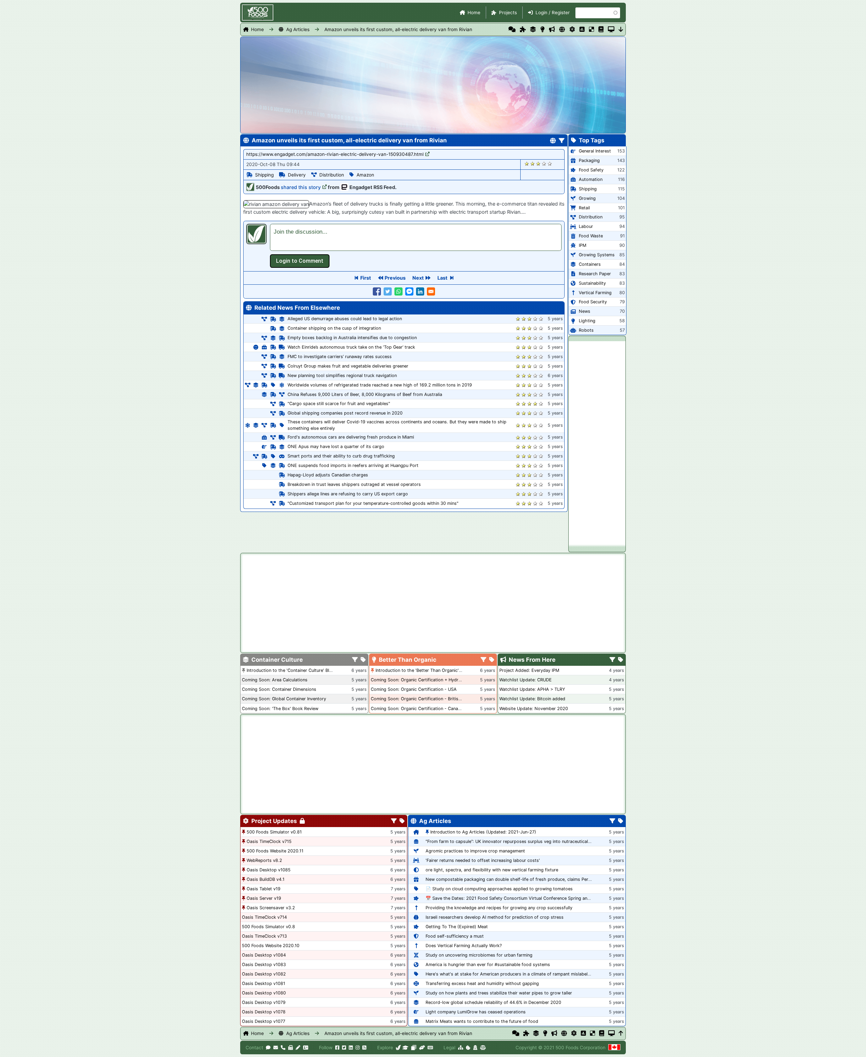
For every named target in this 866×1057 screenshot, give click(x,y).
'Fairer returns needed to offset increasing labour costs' (483, 860)
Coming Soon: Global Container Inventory (284, 698)
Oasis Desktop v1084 (264, 955)
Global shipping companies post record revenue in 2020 (345, 413)
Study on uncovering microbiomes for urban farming (479, 955)
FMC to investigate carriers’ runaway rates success (340, 356)
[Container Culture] (533, 29)
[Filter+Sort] (561, 141)
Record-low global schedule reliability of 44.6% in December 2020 (493, 1002)
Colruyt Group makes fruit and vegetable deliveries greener (348, 366)
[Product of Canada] (614, 1047)
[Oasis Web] (611, 29)
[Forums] (512, 29)
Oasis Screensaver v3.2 (271, 907)
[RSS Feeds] (364, 1047)
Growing (587, 198)
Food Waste (591, 235)
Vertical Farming (595, 292)
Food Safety (591, 169)
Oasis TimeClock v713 (264, 936)
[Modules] (402, 821)
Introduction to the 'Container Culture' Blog (291, 670)
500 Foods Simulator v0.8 (268, 926)
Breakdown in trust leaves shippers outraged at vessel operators (354, 484)
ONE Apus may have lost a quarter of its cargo (336, 446)
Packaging (589, 160)
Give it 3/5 (538, 163)
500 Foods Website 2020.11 (275, 850)
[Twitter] (344, 1047)
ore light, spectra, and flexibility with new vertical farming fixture (492, 869)
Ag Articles (298, 29)
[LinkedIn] (351, 1047)
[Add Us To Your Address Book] (305, 1047)
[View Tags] (620, 660)
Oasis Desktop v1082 (264, 974)
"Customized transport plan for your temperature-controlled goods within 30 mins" (373, 503)
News (584, 311)
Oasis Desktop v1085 (269, 869)
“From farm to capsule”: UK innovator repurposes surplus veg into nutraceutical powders (516, 841)
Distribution (331, 175)
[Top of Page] (620, 1033)
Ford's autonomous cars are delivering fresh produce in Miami (351, 437)
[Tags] (363, 660)
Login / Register (552, 12)
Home (474, 12)
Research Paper (595, 273)
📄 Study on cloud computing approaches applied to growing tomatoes (499, 888)
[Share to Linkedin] (420, 291)
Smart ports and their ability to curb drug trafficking (341, 456)
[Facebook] (337, 1047)
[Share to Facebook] (377, 291)
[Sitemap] (460, 1047)
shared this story (301, 187)
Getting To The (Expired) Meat (457, 926)
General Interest (595, 151)
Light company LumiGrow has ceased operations (476, 1011)
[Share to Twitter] (388, 291)
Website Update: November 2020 (533, 708)
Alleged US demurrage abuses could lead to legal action (345, 318)
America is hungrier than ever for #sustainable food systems (488, 964)
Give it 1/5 (527, 163)
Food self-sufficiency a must (455, 936)
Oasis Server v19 (264, 898)
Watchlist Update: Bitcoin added (532, 698)
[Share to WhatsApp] (398, 291)
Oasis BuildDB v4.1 (265, 879)
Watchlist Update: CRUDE (525, 679)
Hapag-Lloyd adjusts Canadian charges (328, 474)
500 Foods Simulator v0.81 (274, 832)
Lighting (587, 320)
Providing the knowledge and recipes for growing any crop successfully (499, 907)
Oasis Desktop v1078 (264, 1011)
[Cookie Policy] (468, 1047)
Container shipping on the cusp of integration (334, 328)
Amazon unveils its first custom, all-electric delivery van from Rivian (398, 29)
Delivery (297, 175)
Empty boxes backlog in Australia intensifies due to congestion (352, 337)
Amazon (365, 175)
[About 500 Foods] (398, 1047)
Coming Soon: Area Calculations (274, 679)
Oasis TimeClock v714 (264, 917)
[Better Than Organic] (542, 29)
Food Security (593, 301)
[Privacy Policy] (475, 1047)
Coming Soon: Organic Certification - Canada (417, 708)
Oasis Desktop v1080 (264, 992)
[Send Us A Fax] (290, 1047)
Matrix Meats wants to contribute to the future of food (482, 1021)
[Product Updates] (572, 29)
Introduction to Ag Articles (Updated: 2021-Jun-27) (483, 832)
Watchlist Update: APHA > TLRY (532, 689)
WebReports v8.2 (264, 860)
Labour (586, 226)
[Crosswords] (591, 29)
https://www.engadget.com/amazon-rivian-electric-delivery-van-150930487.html (335, 154)
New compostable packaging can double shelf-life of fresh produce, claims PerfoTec (512, 879)
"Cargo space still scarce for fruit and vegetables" (339, 403)
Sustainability (592, 283)
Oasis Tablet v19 (263, 888)
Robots (586, 330)
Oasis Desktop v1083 (264, 964)
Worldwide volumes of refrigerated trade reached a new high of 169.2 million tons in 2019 (380, 384)
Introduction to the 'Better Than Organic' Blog (422, 670)
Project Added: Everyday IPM (529, 670)
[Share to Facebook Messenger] (409, 291)
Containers (590, 264)
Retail (584, 207)
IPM (582, 245)
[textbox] (416, 237)
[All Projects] (523, 29)
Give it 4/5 (544, 163)
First (365, 278)
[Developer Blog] (430, 1047)
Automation (590, 179)
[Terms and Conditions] (483, 1047)
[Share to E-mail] (431, 291)
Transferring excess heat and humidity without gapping (482, 983)
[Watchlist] (582, 29)
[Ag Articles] (562, 29)
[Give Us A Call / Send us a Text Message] (283, 1047)
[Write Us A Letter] (298, 1047)
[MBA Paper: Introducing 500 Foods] (405, 1047)
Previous (395, 278)
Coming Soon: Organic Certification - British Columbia (426, 698)
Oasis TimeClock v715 (269, 841)
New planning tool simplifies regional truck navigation (342, 375)
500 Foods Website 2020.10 (270, 945)
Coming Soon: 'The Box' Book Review (280, 708)
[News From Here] (552, 29)
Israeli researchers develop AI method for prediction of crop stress (495, 917)
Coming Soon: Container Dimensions (279, 689)
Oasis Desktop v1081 (263, 983)
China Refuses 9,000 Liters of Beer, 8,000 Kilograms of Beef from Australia (365, 394)
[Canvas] (413, 1047)
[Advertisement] (597, 442)
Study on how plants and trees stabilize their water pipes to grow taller (499, 992)
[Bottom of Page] (620, 29)
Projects (508, 12)
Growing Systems (597, 254)
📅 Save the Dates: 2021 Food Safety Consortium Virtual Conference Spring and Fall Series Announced (531, 898)
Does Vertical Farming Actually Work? (464, 945)
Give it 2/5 (532, 163)
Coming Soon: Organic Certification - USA (414, 689)
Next (418, 278)
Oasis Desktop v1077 (263, 1021)
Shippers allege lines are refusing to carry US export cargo (348, 493)
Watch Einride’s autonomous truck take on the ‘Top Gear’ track (351, 347)
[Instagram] (358, 1047)
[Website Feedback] (268, 1047)
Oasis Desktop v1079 (264, 1002)
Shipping (264, 175)
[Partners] (422, 1047)
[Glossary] (601, 29)
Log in (299, 261)
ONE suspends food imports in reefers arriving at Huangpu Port (353, 465)
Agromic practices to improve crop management (475, 850)
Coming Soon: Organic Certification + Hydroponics (423, 679)
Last (442, 278)
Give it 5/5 (550, 163)
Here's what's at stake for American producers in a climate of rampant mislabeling (510, 974)
